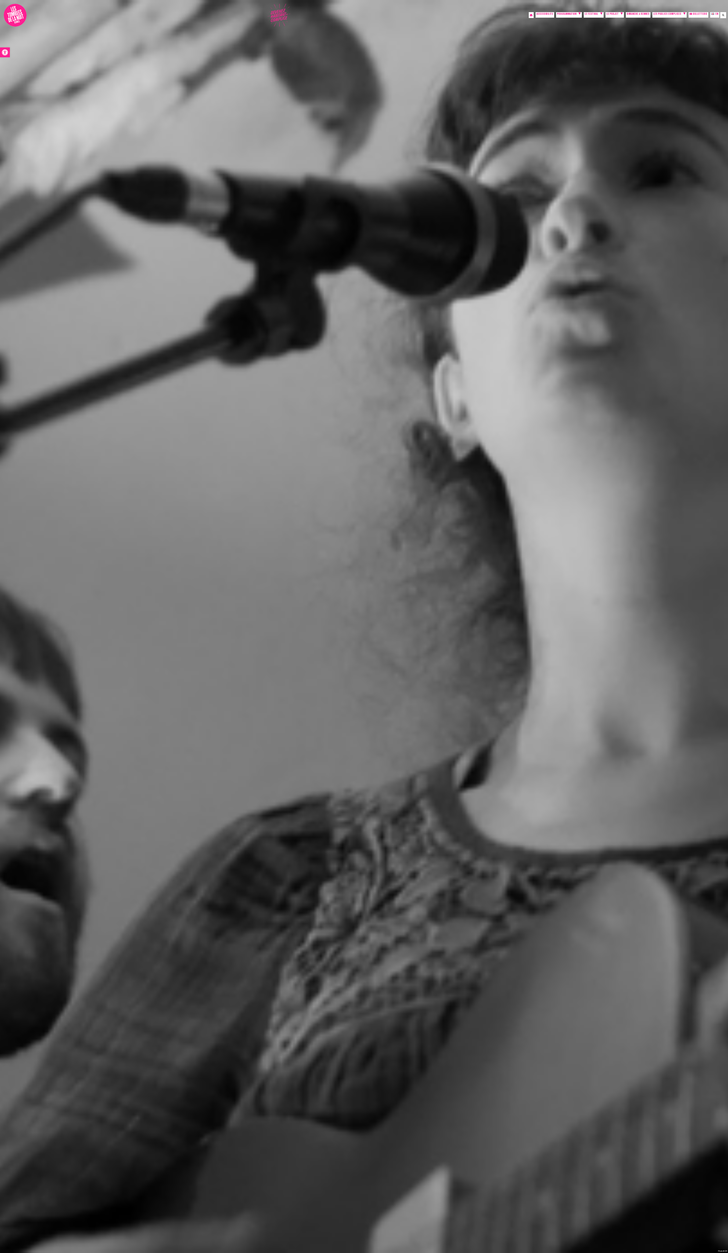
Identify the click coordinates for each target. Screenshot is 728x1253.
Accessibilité (545, 14)
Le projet (612, 14)
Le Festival (591, 14)
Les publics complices (667, 14)
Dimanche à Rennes (638, 14)
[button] (5, 52)
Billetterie (700, 14)
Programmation (567, 14)
